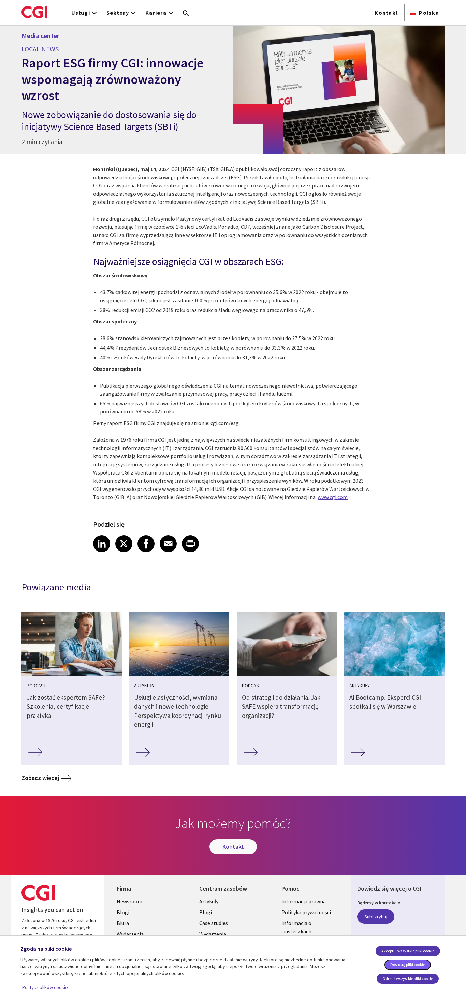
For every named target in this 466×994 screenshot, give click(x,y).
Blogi (123, 912)
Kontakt (386, 12)
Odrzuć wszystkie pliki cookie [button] (407, 978)
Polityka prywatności (306, 912)
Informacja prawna (303, 901)
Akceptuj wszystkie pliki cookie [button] (407, 950)
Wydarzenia (130, 934)
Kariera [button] (155, 12)
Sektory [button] (117, 12)
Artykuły (208, 901)
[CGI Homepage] (34, 12)
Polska (429, 12)
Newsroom (129, 901)
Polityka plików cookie (45, 987)
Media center (40, 36)
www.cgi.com (333, 497)
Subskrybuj (375, 917)
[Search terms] (185, 13)
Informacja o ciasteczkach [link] (296, 927)
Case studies (213, 923)
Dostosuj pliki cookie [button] (407, 964)
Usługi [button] (80, 12)
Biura (123, 923)
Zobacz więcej (40, 778)
